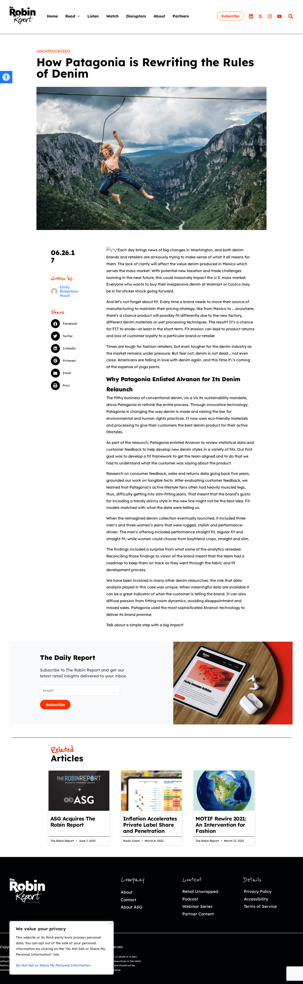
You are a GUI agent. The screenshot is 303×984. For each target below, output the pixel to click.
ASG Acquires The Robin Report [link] (72, 821)
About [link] (127, 892)
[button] (77, 16)
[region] (61, 948)
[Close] (110, 923)
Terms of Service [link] (260, 906)
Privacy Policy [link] (258, 891)
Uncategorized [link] (53, 51)
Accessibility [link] (256, 898)
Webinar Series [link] (197, 906)
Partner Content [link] (198, 913)
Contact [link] (128, 899)
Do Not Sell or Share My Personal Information (53, 965)
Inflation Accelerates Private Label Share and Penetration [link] (150, 824)
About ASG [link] (131, 907)
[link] (6, 77)
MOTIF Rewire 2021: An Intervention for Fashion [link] (221, 824)
